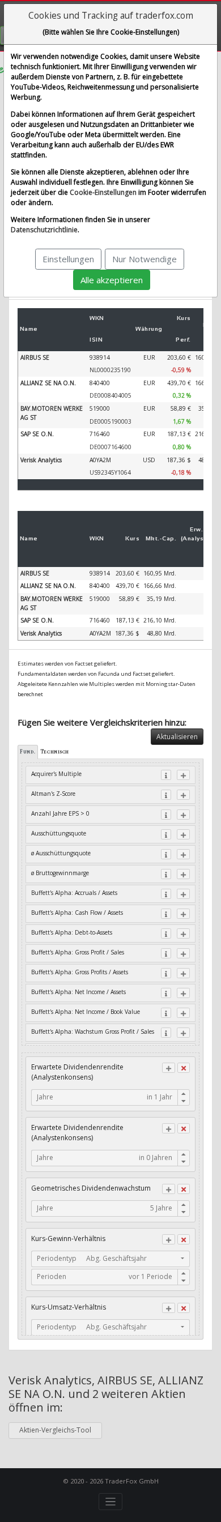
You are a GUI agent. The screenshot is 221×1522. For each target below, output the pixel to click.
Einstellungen (68, 259)
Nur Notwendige (144, 259)
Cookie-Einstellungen (103, 192)
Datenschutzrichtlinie (44, 230)
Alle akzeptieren (111, 279)
